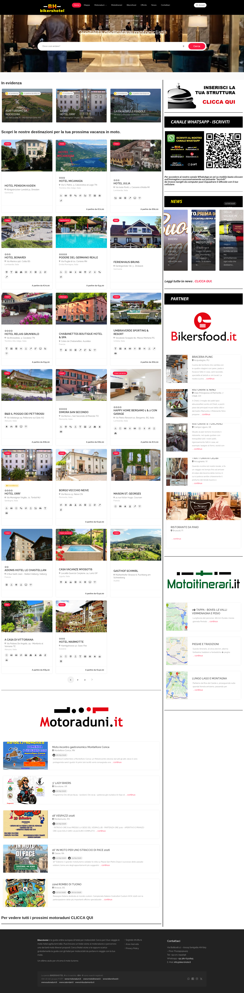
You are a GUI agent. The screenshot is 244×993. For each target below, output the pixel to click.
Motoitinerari (116, 5)
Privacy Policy (132, 948)
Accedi (201, 5)
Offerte (144, 5)
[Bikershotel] (52, 8)
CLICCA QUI (202, 281)
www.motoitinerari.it (92, 979)
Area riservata (132, 944)
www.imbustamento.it (84, 982)
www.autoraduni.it (49, 982)
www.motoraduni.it (73, 979)
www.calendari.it (66, 982)
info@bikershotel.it (182, 962)
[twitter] (201, 979)
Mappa (87, 5)
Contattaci (165, 5)
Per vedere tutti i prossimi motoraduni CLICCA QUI (47, 918)
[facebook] (192, 979)
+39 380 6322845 (185, 958)
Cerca (196, 46)
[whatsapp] (188, 979)
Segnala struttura (134, 940)
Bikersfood (131, 5)
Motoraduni (99, 5)
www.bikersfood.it (110, 979)
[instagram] (197, 979)
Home (76, 5)
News (153, 5)
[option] (27, 105)
